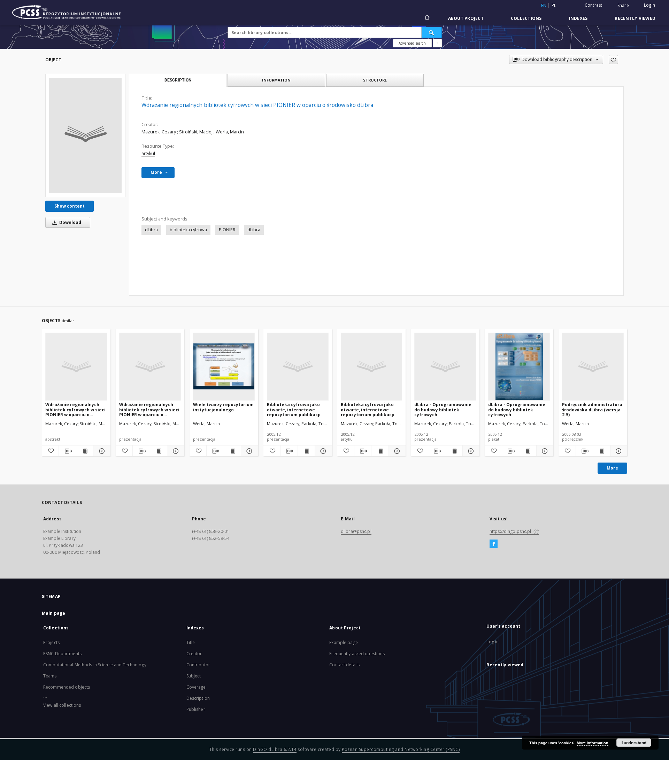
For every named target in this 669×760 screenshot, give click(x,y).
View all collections (62, 705)
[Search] (432, 32)
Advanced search (412, 43)
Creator (194, 654)
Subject (193, 676)
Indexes (578, 18)
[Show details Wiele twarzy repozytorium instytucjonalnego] (248, 451)
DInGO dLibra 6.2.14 (275, 749)
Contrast (593, 5)
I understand (634, 742)
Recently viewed (635, 18)
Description (198, 698)
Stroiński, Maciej (196, 132)
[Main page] (427, 18)
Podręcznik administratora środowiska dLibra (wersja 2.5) (592, 409)
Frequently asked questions (357, 654)
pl (554, 5)
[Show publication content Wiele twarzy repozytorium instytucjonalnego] (232, 451)
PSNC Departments (62, 654)
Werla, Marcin (230, 132)
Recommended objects (66, 687)
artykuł (148, 153)
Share (623, 5)
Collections (526, 18)
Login (649, 5)
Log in (492, 642)
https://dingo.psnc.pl (511, 531)
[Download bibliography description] (67, 451)
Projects (51, 642)
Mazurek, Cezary (158, 132)
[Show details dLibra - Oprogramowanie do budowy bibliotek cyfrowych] (470, 451)
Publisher (195, 709)
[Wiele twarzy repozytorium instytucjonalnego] (223, 366)
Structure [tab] (375, 80)
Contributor (198, 665)
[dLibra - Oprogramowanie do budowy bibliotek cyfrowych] (445, 366)
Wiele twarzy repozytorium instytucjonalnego (223, 407)
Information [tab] (276, 80)
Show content (69, 206)
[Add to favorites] (613, 59)
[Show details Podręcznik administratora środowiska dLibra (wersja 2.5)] (617, 451)
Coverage (196, 687)
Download (69, 222)
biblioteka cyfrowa (188, 230)
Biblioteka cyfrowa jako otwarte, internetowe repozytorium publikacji (294, 409)
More (612, 468)
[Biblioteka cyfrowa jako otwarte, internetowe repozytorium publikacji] (297, 366)
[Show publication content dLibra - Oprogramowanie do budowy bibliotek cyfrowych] (453, 451)
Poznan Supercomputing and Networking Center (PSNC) (401, 749)
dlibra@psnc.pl (356, 531)
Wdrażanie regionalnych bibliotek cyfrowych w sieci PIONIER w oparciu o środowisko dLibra (75, 409)
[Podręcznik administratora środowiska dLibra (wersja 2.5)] (592, 366)
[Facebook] (494, 544)
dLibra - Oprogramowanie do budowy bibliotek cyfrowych (442, 409)
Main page (53, 613)
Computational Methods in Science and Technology (94, 665)
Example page (343, 642)
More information (592, 742)
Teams (50, 676)
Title (190, 642)
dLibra (151, 230)
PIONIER (227, 230)
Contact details (344, 665)
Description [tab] (177, 80)
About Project (466, 18)
